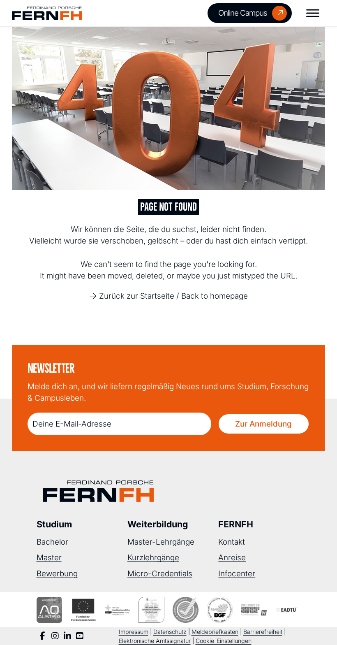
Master (49, 557)
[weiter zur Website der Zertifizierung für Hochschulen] (151, 610)
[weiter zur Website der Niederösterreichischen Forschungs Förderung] (254, 610)
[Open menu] (312, 13)
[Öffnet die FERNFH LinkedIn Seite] (67, 636)
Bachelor (52, 542)
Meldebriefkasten (215, 631)
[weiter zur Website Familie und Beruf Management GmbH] (288, 610)
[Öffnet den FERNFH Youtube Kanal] (79, 636)
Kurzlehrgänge (153, 557)
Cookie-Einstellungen (224, 640)
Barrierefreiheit (262, 631)
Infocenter (236, 573)
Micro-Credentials (159, 573)
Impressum (133, 631)
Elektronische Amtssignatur (155, 640)
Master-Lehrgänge (160, 542)
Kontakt (231, 542)
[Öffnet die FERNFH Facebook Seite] (42, 636)
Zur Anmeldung (263, 424)
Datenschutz (170, 631)
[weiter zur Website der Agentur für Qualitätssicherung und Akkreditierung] (49, 610)
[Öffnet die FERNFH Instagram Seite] (55, 636)
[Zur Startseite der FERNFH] (47, 13)
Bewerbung (57, 573)
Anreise (232, 557)
